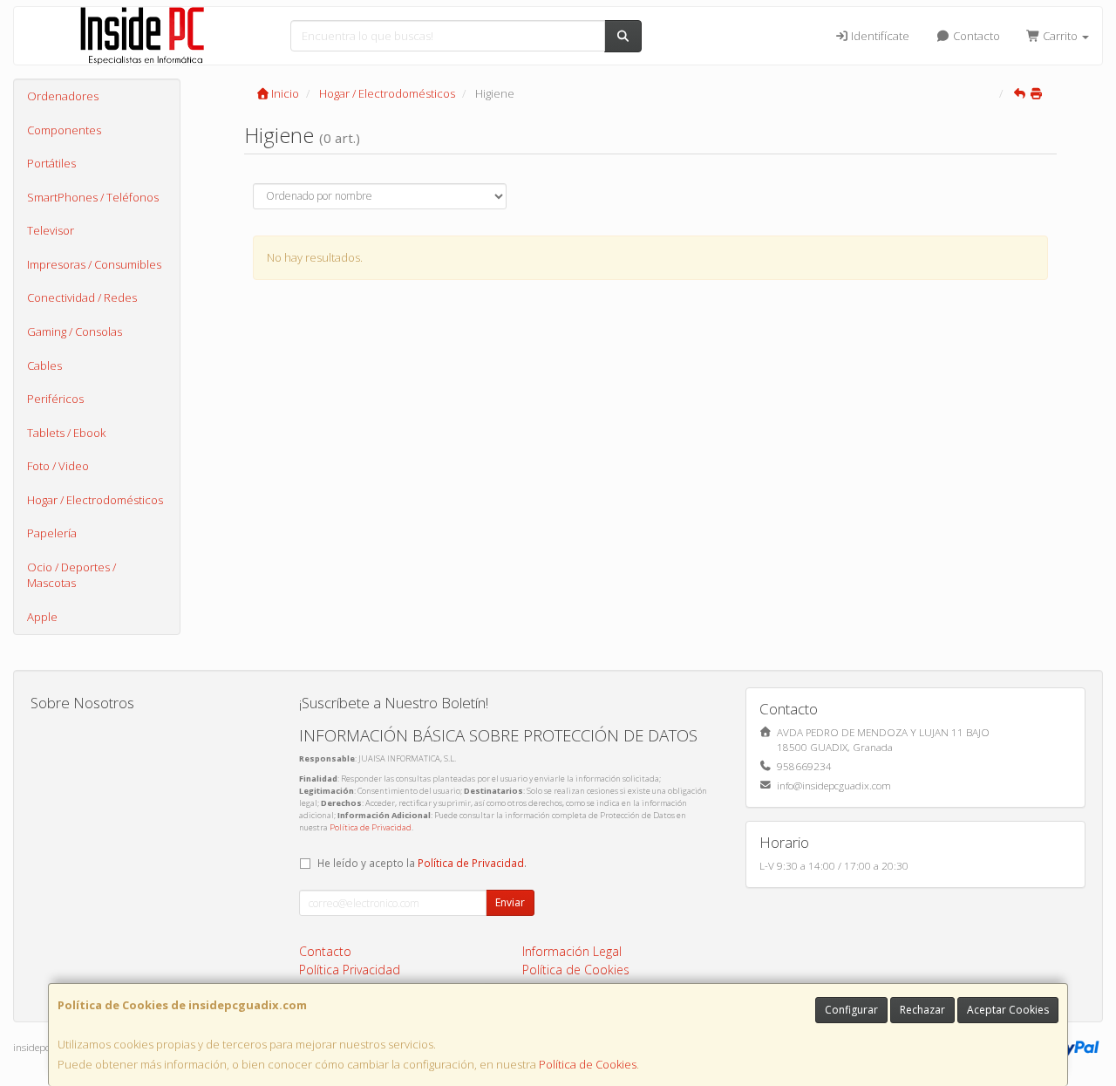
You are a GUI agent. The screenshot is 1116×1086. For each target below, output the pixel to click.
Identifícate (878, 36)
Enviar (510, 902)
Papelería (52, 533)
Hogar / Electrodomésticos (95, 500)
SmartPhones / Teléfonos (93, 197)
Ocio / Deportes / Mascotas (71, 575)
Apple (42, 617)
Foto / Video (58, 466)
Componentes (64, 130)
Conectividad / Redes (82, 297)
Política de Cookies (587, 1064)
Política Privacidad (349, 969)
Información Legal (572, 951)
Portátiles (51, 163)
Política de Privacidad (371, 827)
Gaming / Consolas (74, 331)
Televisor (50, 230)
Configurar (851, 1009)
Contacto (975, 36)
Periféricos (55, 398)
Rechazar (922, 1009)
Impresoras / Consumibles (94, 264)
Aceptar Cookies (1008, 1009)
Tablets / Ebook (66, 433)
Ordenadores (63, 96)
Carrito (1060, 36)
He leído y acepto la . (422, 863)
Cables (44, 365)
